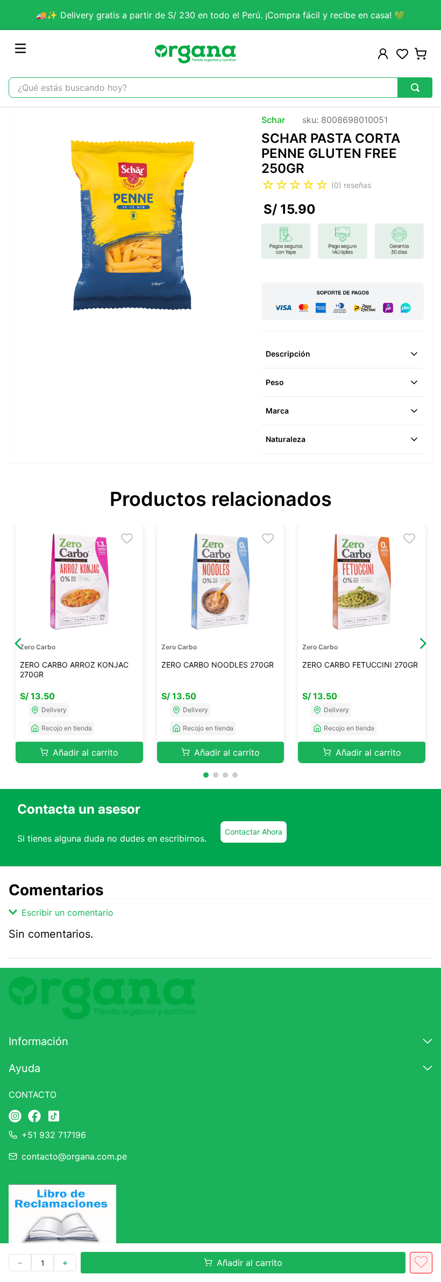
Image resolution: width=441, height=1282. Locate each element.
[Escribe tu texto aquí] (15, 1117)
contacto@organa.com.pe (74, 1156)
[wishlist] (402, 54)
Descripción (288, 353)
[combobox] (220, 87)
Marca (277, 410)
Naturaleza (285, 439)
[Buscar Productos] (415, 87)
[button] (18, 643)
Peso (275, 382)
